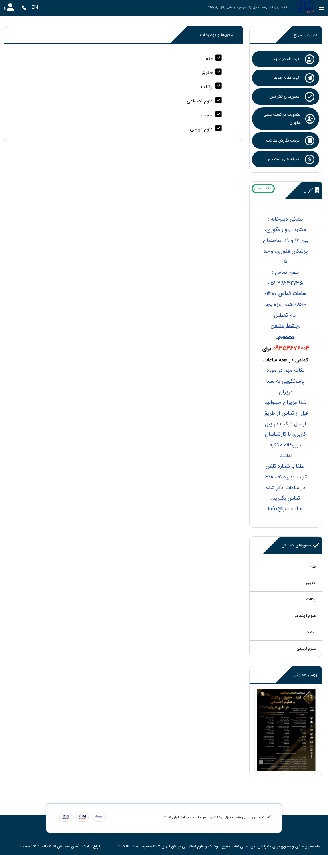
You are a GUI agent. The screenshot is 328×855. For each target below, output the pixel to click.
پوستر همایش (305, 675)
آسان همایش (68, 846)
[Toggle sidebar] (321, 8)
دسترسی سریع (305, 35)
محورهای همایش (296, 545)
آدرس (308, 190)
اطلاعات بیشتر (263, 188)
